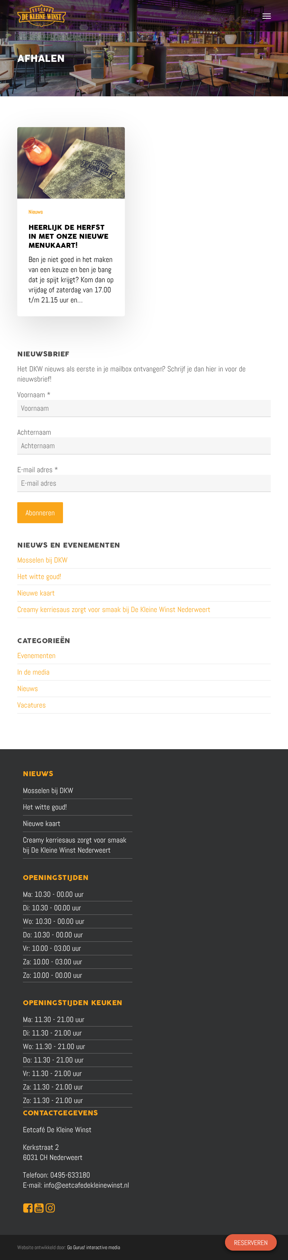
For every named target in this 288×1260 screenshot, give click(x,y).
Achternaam (34, 432)
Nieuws (35, 211)
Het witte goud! (39, 576)
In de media (33, 672)
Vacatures (31, 705)
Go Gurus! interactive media (93, 1247)
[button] (266, 15)
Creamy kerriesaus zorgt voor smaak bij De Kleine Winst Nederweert (113, 609)
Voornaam (34, 395)
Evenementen (36, 655)
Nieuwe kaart (36, 593)
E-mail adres (37, 469)
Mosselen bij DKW (42, 560)
